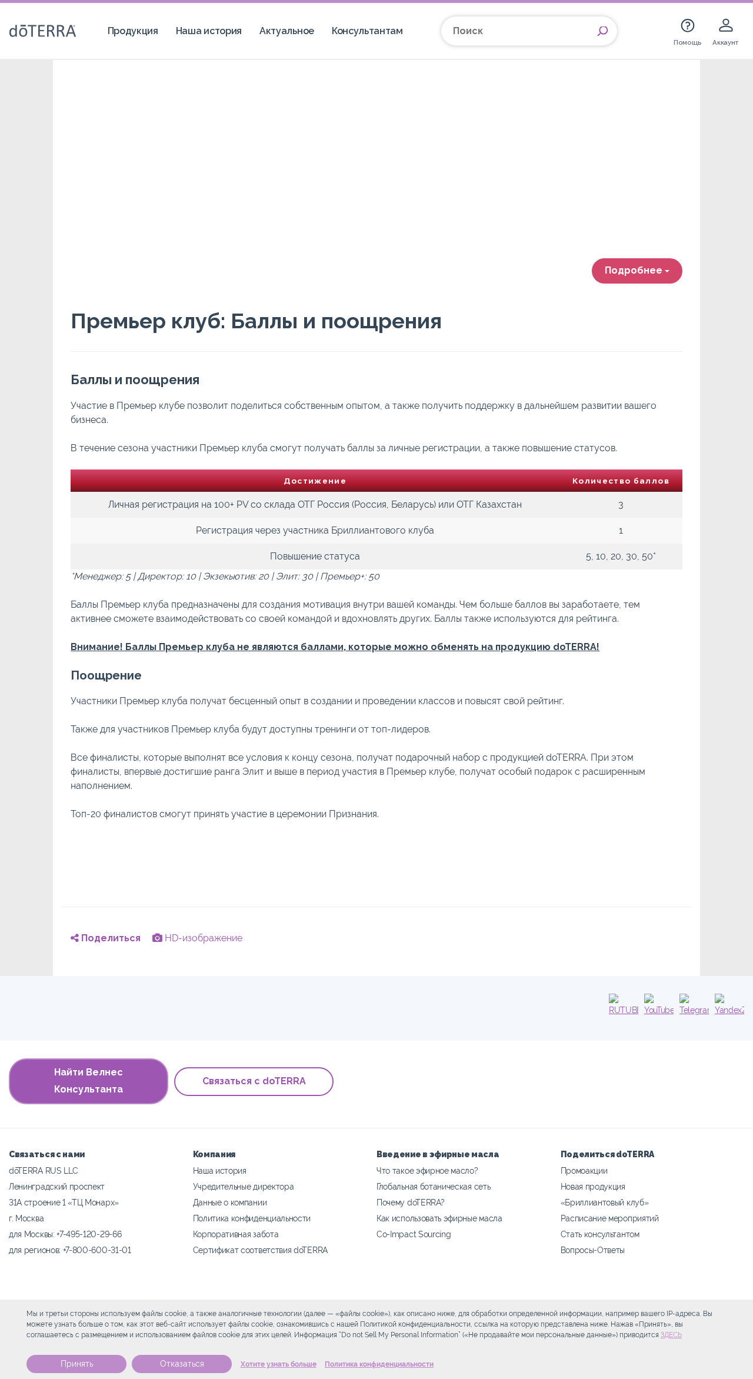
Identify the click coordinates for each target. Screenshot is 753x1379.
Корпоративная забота (236, 1234)
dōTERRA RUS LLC (43, 1170)
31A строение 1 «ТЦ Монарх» (64, 1202)
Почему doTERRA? (410, 1202)
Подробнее (635, 270)
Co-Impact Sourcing (413, 1234)
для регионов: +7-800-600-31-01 (70, 1250)
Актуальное (286, 30)
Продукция (133, 30)
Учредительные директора (243, 1186)
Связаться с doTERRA (254, 1081)
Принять (77, 1363)
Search (602, 31)
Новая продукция (593, 1186)
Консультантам (367, 30)
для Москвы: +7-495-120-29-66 (65, 1234)
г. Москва (26, 1218)
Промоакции (584, 1170)
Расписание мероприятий (610, 1218)
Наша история (209, 30)
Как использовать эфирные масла (439, 1218)
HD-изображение (202, 938)
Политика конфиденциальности (379, 1364)
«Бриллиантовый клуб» (605, 1202)
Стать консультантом (600, 1234)
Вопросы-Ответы (593, 1250)
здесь (671, 1335)
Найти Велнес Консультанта (88, 1081)
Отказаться (182, 1363)
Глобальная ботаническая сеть (433, 1186)
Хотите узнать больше (278, 1364)
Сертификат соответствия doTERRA (260, 1250)
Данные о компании (230, 1202)
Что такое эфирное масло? (427, 1170)
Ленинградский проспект (57, 1186)
